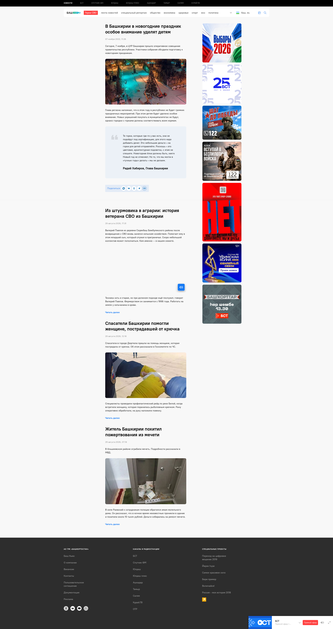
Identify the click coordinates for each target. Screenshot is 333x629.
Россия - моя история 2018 (216, 592)
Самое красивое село (214, 572)
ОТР (135, 609)
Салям (180, 3)
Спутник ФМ (97, 3)
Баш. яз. (245, 12)
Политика (213, 12)
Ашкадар (151, 3)
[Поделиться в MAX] (123, 188)
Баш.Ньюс (69, 556)
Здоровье (183, 12)
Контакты (69, 575)
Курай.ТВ (195, 3)
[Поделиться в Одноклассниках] (134, 188)
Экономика (169, 12)
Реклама (68, 599)
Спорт (195, 12)
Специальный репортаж (134, 12)
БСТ (82, 3)
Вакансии (69, 569)
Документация (71, 592)
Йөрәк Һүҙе (208, 566)
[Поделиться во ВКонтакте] (129, 188)
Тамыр (167, 3)
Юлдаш (114, 3)
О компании (70, 562)
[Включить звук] (181, 287)
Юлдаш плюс (132, 3)
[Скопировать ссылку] (144, 188)
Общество (155, 12)
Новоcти (68, 3)
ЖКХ (203, 12)
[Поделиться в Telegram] (139, 188)
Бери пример (209, 579)
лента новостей (109, 12)
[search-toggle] (265, 13)
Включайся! (208, 585)
